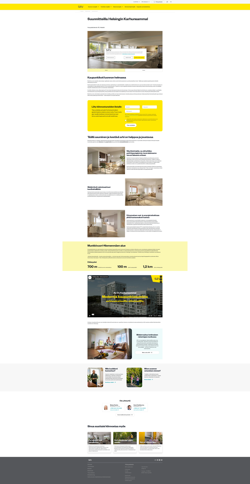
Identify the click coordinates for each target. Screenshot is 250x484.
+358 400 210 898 (116, 408)
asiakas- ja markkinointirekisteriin (131, 115)
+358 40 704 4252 (140, 408)
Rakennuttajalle (117, 6)
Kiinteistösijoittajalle (130, 6)
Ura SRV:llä (135, 1)
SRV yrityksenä (145, 1)
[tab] (106, 70)
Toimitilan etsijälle (105, 6)
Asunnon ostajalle (92, 6)
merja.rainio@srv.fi (114, 409)
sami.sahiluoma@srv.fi (139, 409)
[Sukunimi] (157, 107)
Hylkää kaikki (128, 57)
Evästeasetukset (110, 57)
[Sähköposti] (140, 111)
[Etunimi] (140, 107)
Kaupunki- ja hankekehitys (143, 6)
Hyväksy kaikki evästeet (139, 57)
